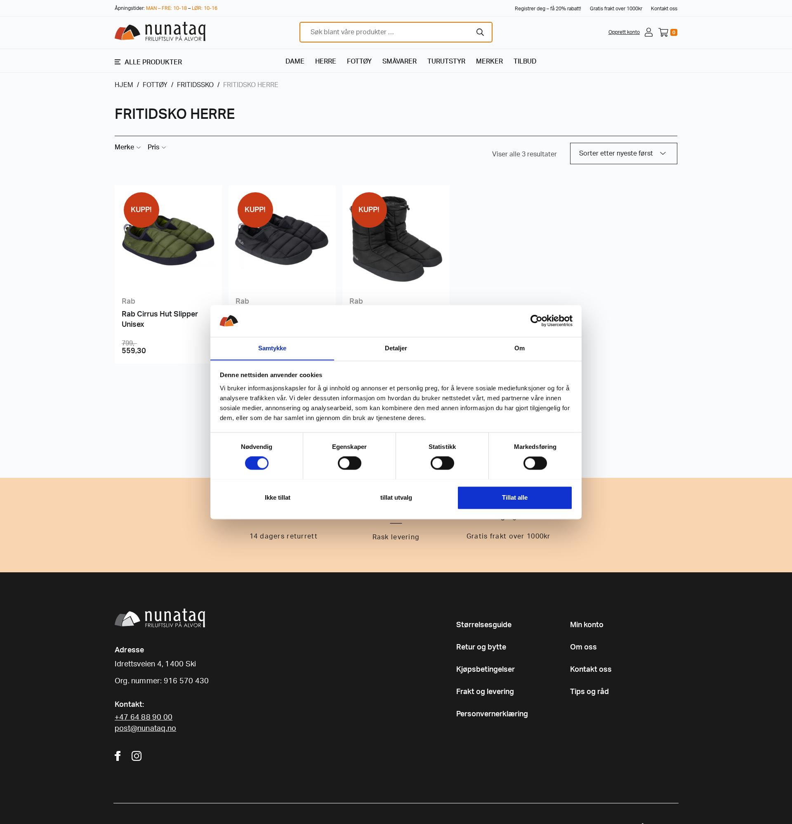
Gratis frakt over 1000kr (616, 8)
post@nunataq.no (145, 728)
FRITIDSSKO (195, 85)
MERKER (489, 61)
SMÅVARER (399, 61)
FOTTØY (359, 61)
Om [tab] (519, 348)
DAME (294, 61)
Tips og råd (589, 692)
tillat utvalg (396, 497)
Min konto (586, 625)
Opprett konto (624, 32)
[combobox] (396, 32)
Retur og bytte (481, 647)
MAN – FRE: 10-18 (166, 8)
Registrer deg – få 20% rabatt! (548, 8)
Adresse (129, 650)
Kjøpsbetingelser (485, 669)
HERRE (325, 61)
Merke (124, 147)
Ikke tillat (277, 497)
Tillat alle (515, 497)
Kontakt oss (664, 8)
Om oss (583, 647)
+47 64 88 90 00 (143, 717)
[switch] (349, 463)
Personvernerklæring (492, 714)
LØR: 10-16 (204, 8)
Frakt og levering (485, 692)
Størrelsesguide (484, 625)
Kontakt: (129, 704)
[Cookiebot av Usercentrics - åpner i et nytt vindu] (536, 320)
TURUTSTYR (446, 61)
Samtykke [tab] (272, 348)
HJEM (124, 85)
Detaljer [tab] (396, 348)
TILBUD (525, 61)
